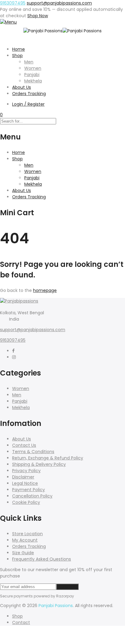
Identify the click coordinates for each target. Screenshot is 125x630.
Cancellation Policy (32, 496)
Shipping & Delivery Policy (39, 464)
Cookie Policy (26, 502)
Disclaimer (23, 477)
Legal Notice (25, 483)
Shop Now (37, 16)
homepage (45, 290)
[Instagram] (14, 357)
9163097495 (12, 3)
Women (32, 68)
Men (28, 62)
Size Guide (23, 553)
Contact (21, 622)
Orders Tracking (29, 94)
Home (18, 49)
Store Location (27, 534)
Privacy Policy (26, 471)
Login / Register (28, 104)
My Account (25, 540)
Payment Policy (28, 490)
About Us (21, 87)
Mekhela (33, 81)
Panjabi (31, 75)
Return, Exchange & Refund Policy (47, 458)
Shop (17, 56)
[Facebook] (13, 351)
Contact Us (24, 445)
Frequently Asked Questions (41, 559)
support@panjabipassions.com (32, 330)
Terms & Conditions (33, 452)
